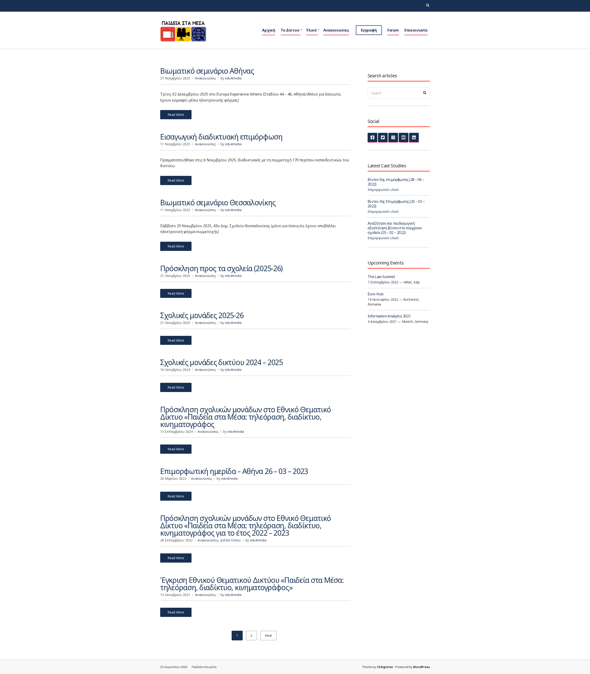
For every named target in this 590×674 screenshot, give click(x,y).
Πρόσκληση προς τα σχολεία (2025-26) (221, 268)
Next (268, 635)
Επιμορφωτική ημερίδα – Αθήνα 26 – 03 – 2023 (234, 471)
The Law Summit (381, 276)
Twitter (383, 137)
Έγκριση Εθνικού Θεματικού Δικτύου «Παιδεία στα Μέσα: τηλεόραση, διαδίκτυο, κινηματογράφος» (251, 583)
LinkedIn (414, 137)
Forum (393, 30)
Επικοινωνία (416, 30)
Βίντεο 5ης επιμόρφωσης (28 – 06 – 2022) (396, 182)
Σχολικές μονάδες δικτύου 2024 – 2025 (221, 362)
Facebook (372, 137)
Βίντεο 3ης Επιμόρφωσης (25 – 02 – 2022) (396, 204)
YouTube (403, 137)
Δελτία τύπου (230, 540)
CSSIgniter (385, 667)
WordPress (421, 667)
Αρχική (268, 30)
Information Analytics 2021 (389, 316)
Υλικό (311, 30)
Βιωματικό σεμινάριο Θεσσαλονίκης (218, 202)
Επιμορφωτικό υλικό (383, 189)
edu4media (233, 78)
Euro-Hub (375, 293)
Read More (176, 114)
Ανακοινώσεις (336, 30)
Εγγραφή (369, 30)
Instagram (393, 137)
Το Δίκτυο (290, 30)
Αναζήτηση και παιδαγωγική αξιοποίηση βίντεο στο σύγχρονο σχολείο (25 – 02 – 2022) (395, 228)
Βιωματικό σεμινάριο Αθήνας (207, 71)
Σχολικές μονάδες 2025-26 (201, 315)
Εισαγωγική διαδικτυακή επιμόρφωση (221, 137)
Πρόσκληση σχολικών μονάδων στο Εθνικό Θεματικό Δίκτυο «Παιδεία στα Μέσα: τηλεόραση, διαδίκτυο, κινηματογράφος (245, 416)
